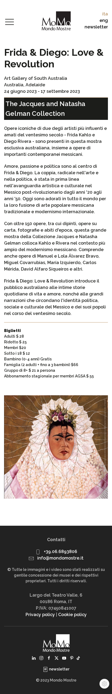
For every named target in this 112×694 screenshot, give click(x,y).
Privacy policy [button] (40, 614)
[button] (9, 22)
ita (105, 14)
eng (103, 20)
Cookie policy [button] (72, 614)
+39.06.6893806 (60, 551)
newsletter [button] (96, 26)
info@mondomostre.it (60, 558)
